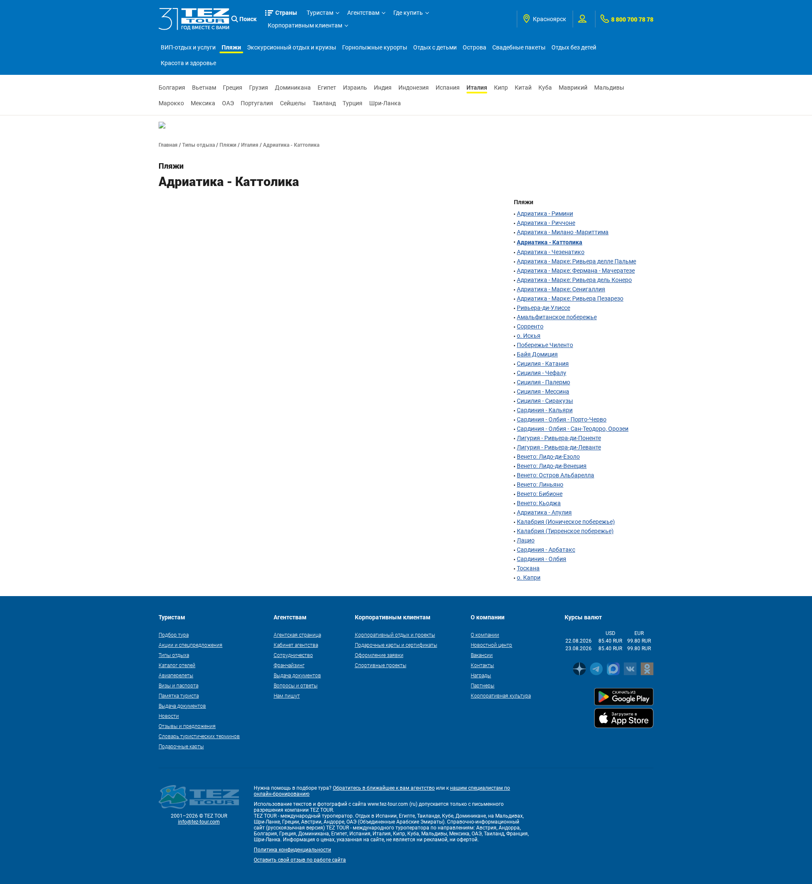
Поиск (248, 19)
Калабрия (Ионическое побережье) (566, 521)
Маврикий (573, 87)
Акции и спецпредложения (190, 644)
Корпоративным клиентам (305, 25)
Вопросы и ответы (296, 685)
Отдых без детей (573, 47)
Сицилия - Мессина (543, 391)
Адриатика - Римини (545, 213)
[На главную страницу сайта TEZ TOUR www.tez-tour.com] (194, 19)
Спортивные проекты (380, 665)
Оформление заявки (379, 654)
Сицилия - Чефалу (541, 372)
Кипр (501, 87)
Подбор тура (174, 634)
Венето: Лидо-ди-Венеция (552, 466)
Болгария (172, 87)
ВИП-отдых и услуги (188, 47)
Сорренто (530, 326)
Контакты (482, 665)
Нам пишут (287, 695)
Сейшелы (293, 103)
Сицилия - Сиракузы (545, 400)
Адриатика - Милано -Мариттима (563, 232)
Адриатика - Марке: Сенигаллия (561, 289)
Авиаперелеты (176, 675)
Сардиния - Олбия (541, 559)
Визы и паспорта (178, 685)
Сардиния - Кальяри (545, 410)
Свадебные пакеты (519, 47)
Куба (545, 87)
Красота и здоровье (188, 63)
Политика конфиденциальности (292, 850)
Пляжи (231, 47)
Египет (327, 87)
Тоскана (528, 568)
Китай (523, 87)
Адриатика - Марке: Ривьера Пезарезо (570, 298)
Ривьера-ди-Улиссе (543, 307)
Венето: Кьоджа (539, 503)
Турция (352, 103)
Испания (448, 87)
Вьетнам (204, 87)
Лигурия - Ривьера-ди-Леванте (559, 447)
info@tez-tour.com (199, 822)
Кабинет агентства (296, 644)
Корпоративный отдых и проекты (395, 634)
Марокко (171, 103)
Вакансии (482, 654)
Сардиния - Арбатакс (546, 549)
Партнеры (482, 685)
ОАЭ (228, 103)
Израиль (355, 87)
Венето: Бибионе (539, 493)
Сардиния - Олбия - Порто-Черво (561, 419)
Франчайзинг (289, 665)
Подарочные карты (181, 746)
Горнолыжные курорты (374, 47)
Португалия (257, 103)
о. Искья (528, 335)
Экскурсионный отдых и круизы (291, 47)
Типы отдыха (198, 144)
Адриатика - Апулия (544, 512)
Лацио (526, 540)
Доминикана (293, 87)
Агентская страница (297, 634)
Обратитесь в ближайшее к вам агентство (384, 788)
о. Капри (528, 577)
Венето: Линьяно (540, 484)
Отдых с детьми (435, 47)
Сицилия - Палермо (543, 382)
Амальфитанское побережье (557, 317)
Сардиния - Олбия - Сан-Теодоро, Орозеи (572, 428)
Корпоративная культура (501, 695)
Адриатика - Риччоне (546, 222)
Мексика (203, 103)
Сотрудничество (293, 654)
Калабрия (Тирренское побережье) (565, 531)
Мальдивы (609, 87)
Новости (169, 715)
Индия (383, 87)
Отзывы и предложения (187, 726)
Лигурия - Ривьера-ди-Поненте (559, 438)
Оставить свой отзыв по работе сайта (300, 860)
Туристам (320, 12)
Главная (168, 144)
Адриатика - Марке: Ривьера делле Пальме (576, 261)
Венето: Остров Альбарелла (555, 475)
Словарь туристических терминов (199, 736)
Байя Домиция (537, 354)
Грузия (258, 87)
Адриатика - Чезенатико (550, 252)
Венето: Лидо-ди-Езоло (548, 456)
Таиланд (324, 103)
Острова (474, 47)
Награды (481, 675)
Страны (286, 12)
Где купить (408, 12)
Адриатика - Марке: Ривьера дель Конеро (574, 279)
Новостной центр (491, 644)
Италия (476, 87)
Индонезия (413, 87)
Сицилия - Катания (543, 363)
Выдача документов (182, 705)
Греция (232, 87)
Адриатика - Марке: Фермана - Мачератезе (576, 270)
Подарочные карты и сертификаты (396, 644)
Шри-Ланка (385, 103)
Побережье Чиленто (545, 345)
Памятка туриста (179, 695)
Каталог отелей (177, 665)
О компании (485, 634)
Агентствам (363, 12)
